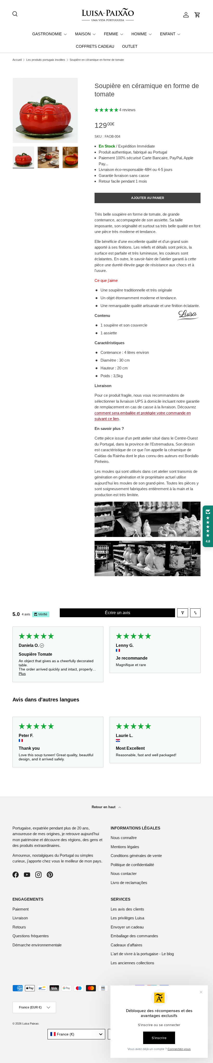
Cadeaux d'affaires (126, 945)
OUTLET (129, 46)
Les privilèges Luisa (127, 918)
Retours (19, 927)
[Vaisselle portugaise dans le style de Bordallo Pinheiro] (148, 504)
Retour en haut (104, 807)
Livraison (20, 918)
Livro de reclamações (129, 882)
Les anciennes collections (132, 963)
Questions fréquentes (30, 936)
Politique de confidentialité (132, 864)
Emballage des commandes (134, 936)
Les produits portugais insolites (45, 59)
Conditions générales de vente (136, 855)
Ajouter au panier (147, 198)
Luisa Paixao (30, 1023)
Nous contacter (124, 873)
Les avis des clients (127, 909)
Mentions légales (125, 847)
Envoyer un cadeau (127, 927)
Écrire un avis (117, 612)
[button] (197, 15)
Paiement (20, 909)
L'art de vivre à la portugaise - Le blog (142, 954)
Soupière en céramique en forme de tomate (97, 59)
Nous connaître (124, 837)
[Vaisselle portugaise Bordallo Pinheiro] (148, 543)
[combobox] (76, 1034)
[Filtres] (182, 612)
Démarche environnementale (37, 945)
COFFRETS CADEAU (95, 46)
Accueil (17, 59)
